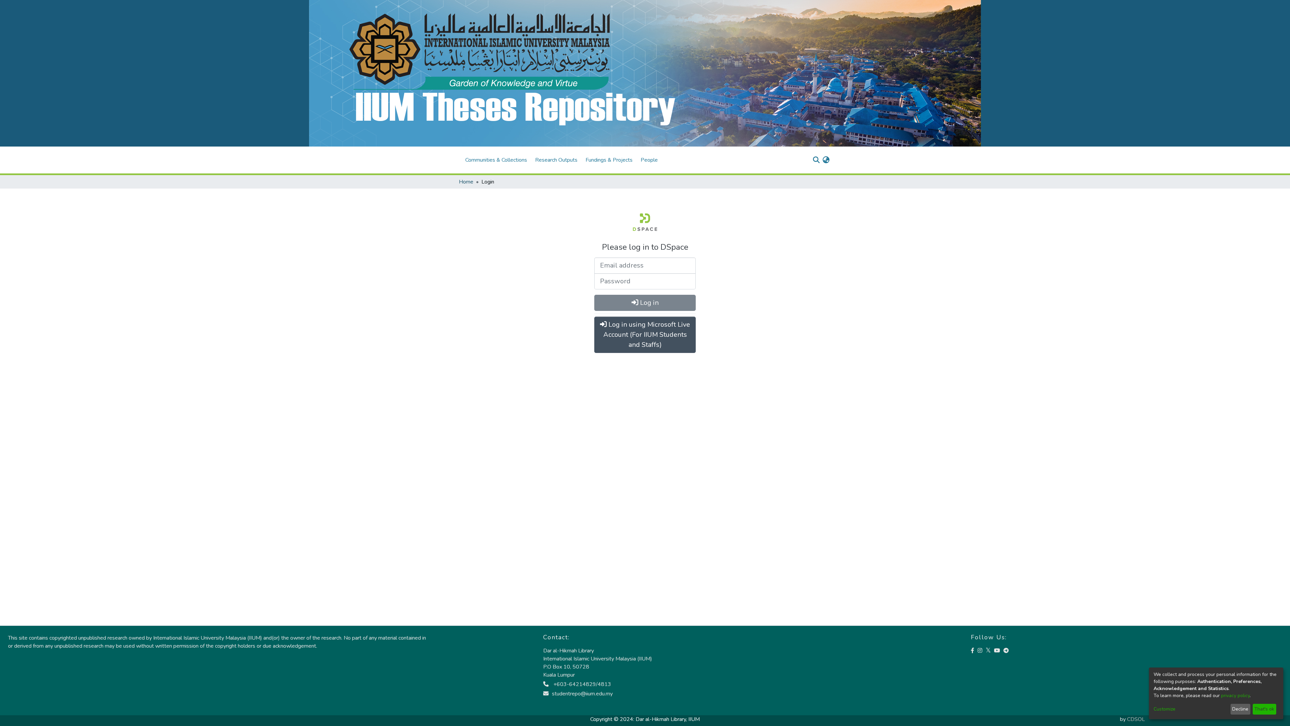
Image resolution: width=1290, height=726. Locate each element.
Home (466, 182)
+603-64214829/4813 (581, 684)
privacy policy (1235, 695)
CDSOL (1136, 719)
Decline (1240, 709)
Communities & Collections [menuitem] (496, 160)
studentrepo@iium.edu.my (582, 693)
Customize (1164, 709)
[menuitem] (826, 160)
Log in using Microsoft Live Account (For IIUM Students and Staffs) (646, 334)
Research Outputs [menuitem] (556, 160)
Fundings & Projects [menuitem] (609, 160)
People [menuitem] (649, 160)
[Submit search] (816, 160)
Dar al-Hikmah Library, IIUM (668, 719)
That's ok (1264, 709)
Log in (648, 302)
